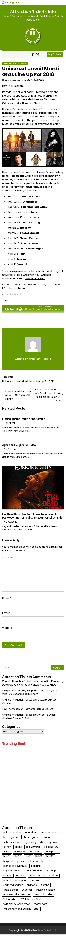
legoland (36, 865)
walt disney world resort (17, 904)
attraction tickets (50, 832)
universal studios (43, 894)
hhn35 (49, 856)
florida (7, 851)
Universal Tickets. (35, 278)
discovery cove (49, 842)
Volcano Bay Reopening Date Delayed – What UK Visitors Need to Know (33, 683)
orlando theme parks (15, 880)
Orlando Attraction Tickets (17, 80)
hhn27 (28, 856)
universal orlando (45, 889)
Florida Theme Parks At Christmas (23, 418)
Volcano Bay (10, 899)
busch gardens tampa (37, 837)
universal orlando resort (16, 894)
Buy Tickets (54, 54)
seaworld (36, 880)
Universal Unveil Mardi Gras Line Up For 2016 (28, 381)
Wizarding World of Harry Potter (21, 908)
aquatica (30, 832)
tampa (45, 885)
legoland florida (12, 870)
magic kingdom (34, 870)
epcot (18, 846)
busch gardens (11, 837)
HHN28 (39, 856)
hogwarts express (13, 861)
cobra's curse (11, 842)
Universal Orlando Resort (15, 63)
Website (7, 628)
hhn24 (6, 856)
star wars (32, 885)
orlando (20, 875)
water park (40, 904)
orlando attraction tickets (43, 875)
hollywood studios (38, 861)
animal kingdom (12, 832)
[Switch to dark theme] (32, 54)
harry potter (52, 851)
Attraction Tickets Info (33, 11)
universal (27, 889)
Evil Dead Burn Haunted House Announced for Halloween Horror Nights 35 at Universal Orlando (32, 516)
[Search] (43, 54)
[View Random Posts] (37, 54)
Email (6, 613)
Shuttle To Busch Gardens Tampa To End (29, 716)
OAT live (7, 875)
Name (6, 598)
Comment (9, 557)
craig (5, 690)
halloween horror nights (27, 851)
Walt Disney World (31, 899)
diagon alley (29, 842)
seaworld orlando (13, 885)
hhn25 (17, 856)
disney (7, 846)
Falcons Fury (51, 846)
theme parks (10, 889)
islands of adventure (15, 865)
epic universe (33, 846)
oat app (51, 870)
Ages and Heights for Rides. (19, 445)
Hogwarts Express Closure (38, 709)
